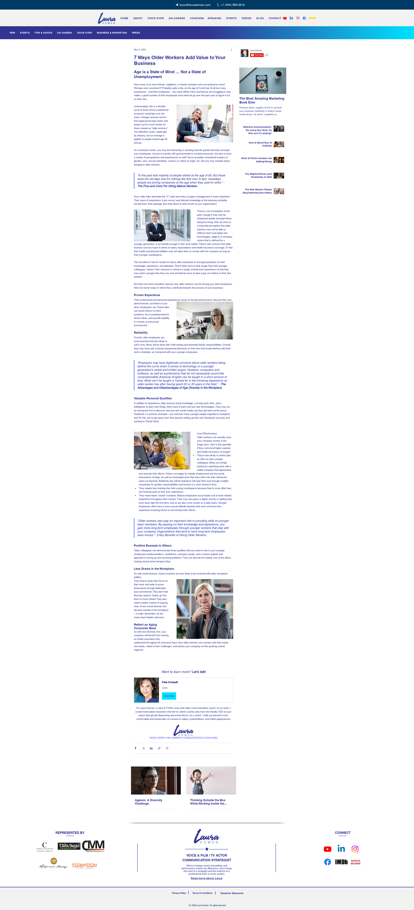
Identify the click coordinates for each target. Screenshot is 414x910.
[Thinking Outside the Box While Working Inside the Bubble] (211, 781)
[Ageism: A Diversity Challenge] (156, 781)
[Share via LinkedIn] (151, 748)
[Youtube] (327, 849)
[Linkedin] (291, 18)
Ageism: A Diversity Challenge (148, 801)
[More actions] (231, 50)
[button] (231, 18)
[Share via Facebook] (135, 748)
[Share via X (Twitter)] (143, 748)
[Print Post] (167, 748)
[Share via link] (159, 748)
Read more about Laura (207, 878)
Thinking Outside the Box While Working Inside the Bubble (207, 801)
